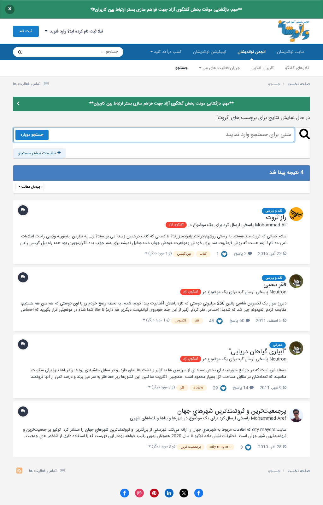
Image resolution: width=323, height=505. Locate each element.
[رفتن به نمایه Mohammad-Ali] (296, 214)
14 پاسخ (241, 387)
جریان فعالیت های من (220, 68)
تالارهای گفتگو (297, 68)
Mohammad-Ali (270, 225)
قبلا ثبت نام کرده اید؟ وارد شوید (75, 31)
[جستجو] (20, 52)
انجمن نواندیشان (252, 51)
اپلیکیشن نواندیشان (209, 51)
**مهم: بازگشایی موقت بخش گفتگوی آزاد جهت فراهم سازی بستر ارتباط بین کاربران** (166, 10)
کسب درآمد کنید (167, 51)
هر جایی (41, 52)
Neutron (277, 292)
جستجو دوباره (32, 134)
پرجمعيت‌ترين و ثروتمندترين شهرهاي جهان (231, 411)
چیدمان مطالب (31, 187)
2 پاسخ (241, 253)
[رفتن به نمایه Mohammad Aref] (296, 415)
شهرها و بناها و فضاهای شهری (156, 418)
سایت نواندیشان (290, 51)
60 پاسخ (237, 320)
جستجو (181, 68)
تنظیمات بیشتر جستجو (37, 153)
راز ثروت (276, 218)
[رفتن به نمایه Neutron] (296, 281)
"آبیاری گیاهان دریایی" (257, 352)
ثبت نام (26, 31)
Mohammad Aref (268, 418)
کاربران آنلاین (262, 68)
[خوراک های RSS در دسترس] (19, 471)
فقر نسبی (274, 285)
